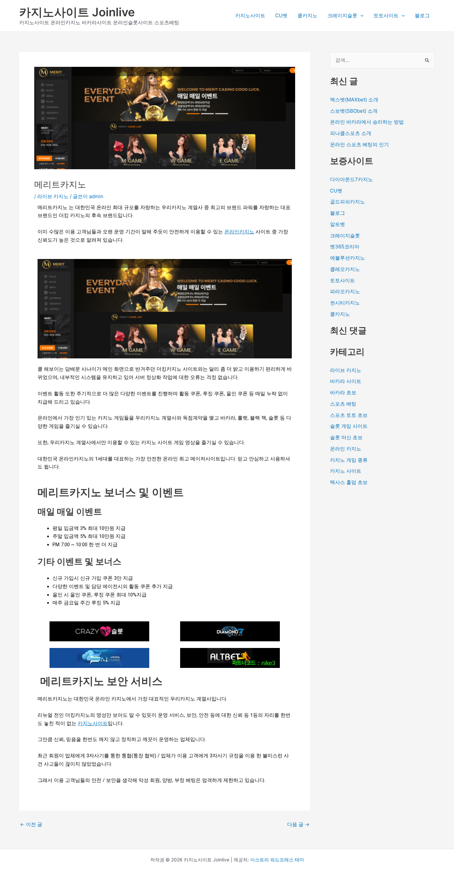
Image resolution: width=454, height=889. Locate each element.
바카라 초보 (343, 392)
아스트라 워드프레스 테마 (277, 859)
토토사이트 (342, 280)
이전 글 (31, 824)
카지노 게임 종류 (349, 460)
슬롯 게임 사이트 (349, 426)
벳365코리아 (344, 246)
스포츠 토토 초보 (349, 415)
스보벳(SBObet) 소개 (354, 111)
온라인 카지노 (345, 448)
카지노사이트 (250, 15)
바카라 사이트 (345, 381)
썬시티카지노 (345, 303)
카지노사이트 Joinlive (77, 12)
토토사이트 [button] (386, 15)
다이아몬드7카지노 (351, 179)
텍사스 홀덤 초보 (349, 482)
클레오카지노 (345, 269)
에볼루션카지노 (347, 258)
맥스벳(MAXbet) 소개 (354, 99)
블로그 (422, 15)
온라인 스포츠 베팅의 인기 (359, 144)
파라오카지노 (345, 291)
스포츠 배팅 (343, 404)
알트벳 (337, 224)
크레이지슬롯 (345, 235)
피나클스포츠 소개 (350, 133)
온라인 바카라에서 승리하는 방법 (367, 122)
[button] (360, 15)
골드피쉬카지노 (347, 201)
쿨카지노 (307, 15)
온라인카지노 (239, 232)
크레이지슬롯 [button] (342, 15)
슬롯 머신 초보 (346, 437)
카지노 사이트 (345, 471)
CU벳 (281, 15)
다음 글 (298, 824)
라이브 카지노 (52, 196)
